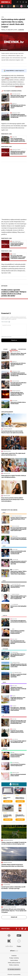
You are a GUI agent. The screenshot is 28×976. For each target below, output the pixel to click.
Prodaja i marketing (14, 958)
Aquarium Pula (19, 86)
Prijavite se (14, 340)
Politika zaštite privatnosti (14, 962)
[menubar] (23, 2)
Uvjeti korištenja (14, 960)
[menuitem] (23, 2)
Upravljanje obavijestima (14, 969)
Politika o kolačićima (14, 965)
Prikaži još (14, 917)
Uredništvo (14, 955)
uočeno (7, 77)
